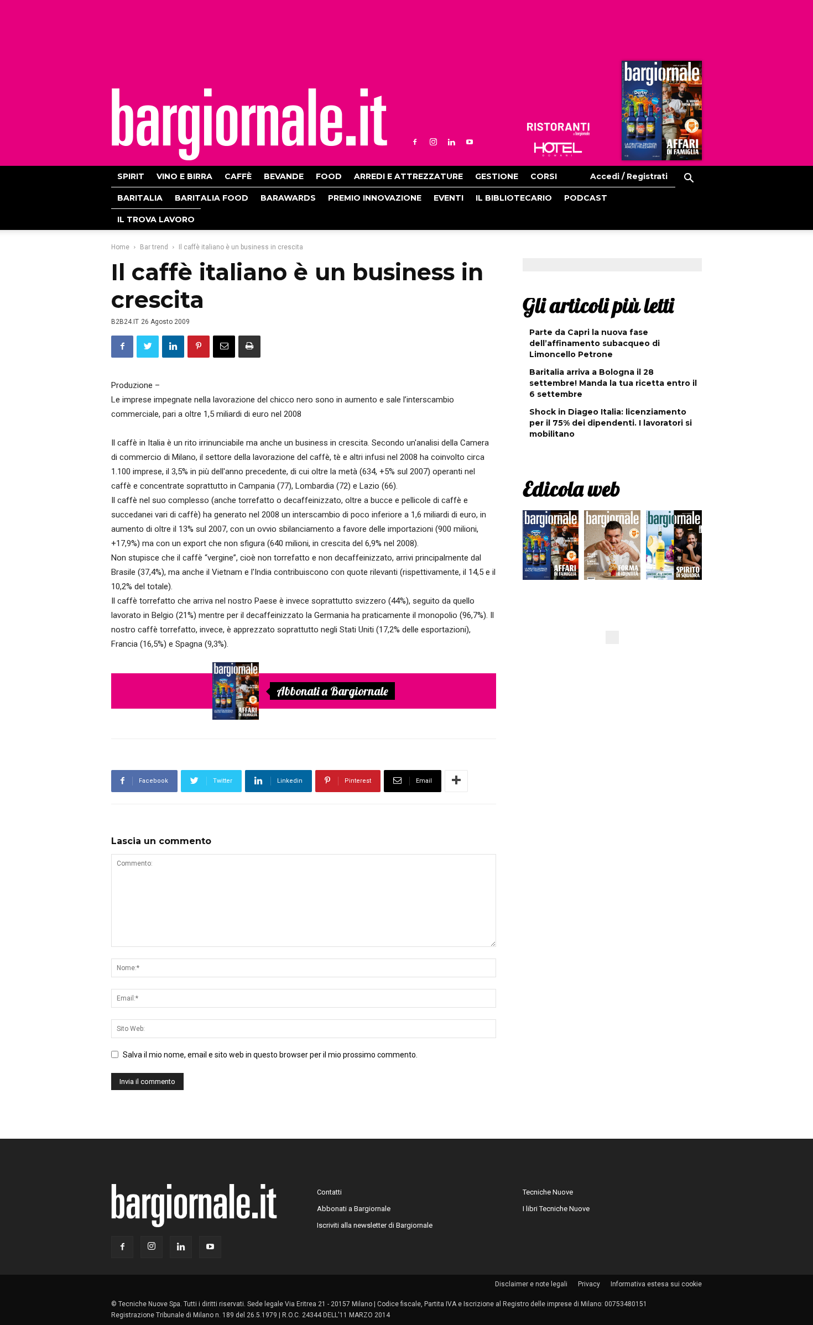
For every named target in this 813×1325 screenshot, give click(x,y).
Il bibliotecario (514, 198)
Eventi (448, 198)
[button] (688, 180)
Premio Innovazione (374, 198)
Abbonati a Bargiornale (332, 691)
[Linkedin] (451, 142)
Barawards (288, 198)
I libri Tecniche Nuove (556, 1208)
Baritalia (140, 198)
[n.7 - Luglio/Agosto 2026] (660, 113)
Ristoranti (558, 129)
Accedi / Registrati (629, 176)
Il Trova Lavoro (156, 219)
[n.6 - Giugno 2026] (612, 547)
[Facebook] (414, 142)
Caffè (238, 176)
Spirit (130, 176)
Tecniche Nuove (548, 1192)
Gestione (496, 176)
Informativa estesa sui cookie (656, 1284)
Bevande (284, 176)
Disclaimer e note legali (531, 1284)
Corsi (543, 176)
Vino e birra (184, 176)
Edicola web (571, 488)
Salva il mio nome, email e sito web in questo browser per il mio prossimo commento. (270, 1054)
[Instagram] (433, 142)
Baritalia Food (211, 198)
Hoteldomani (558, 149)
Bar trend (154, 247)
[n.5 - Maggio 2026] (674, 547)
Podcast (585, 198)
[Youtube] (469, 142)
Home (120, 247)
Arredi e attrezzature (408, 176)
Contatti (329, 1192)
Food (329, 176)
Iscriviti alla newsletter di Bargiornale (374, 1225)
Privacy (589, 1284)
